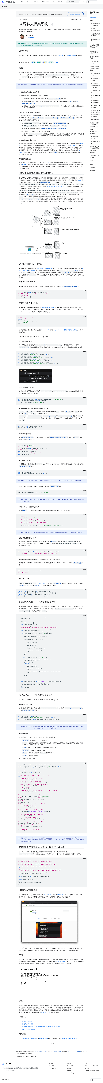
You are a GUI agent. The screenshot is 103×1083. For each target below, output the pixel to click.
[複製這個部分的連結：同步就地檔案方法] (32, 734)
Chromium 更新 (71, 1068)
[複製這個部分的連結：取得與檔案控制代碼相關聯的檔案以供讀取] (49, 408)
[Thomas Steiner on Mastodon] (31, 38)
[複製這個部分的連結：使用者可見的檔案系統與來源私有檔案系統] (54, 173)
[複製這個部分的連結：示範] (24, 955)
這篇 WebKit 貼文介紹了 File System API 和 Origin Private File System (41, 1026)
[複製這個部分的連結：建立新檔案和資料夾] (34, 342)
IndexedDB (49, 268)
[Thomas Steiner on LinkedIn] (28, 38)
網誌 (53, 1)
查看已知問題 (52, 1068)
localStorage (40, 268)
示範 (22, 959)
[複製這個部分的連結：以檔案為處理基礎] (32, 159)
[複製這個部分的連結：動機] (24, 68)
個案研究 (60, 1)
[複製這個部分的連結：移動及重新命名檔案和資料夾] (40, 507)
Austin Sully (26, 1038)
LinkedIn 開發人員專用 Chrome (92, 1070)
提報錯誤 (51, 1065)
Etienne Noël (34, 1038)
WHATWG (61, 55)
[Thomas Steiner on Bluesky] (33, 38)
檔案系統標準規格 (27, 1021)
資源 (22, 1)
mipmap (24, 164)
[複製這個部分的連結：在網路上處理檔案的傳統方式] (40, 92)
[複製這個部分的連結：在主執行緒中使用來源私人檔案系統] (49, 337)
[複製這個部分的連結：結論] (24, 1001)
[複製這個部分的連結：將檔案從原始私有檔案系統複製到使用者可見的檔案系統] (65, 847)
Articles (4, 6)
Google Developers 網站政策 (74, 1051)
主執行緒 (43, 307)
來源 (79, 180)
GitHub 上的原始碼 (60, 961)
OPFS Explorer (61, 895)
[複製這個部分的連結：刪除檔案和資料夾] (32, 461)
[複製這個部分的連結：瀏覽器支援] (29, 51)
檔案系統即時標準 (71, 55)
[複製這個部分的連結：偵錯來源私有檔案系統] (38, 890)
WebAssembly (45, 330)
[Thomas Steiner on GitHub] (26, 38)
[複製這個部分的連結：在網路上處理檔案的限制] (37, 140)
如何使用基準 (45, 1)
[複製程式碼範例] (86, 291)
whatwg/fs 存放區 (46, 1012)
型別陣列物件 (43, 839)
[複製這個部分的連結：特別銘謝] (27, 1034)
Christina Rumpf (66, 1038)
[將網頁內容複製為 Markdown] (54, 24)
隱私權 (7, 1079)
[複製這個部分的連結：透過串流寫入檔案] (32, 434)
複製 (81, 532)
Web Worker (50, 307)
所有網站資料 (32, 271)
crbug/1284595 (47, 895)
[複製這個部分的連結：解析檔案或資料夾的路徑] (37, 538)
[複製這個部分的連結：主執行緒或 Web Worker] (40, 303)
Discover (29, 1)
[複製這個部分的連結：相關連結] (27, 1017)
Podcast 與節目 (70, 1073)
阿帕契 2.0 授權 (57, 1051)
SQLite (48, 162)
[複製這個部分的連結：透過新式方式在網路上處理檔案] (41, 112)
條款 (3, 1079)
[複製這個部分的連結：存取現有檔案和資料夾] (35, 388)
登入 (100, 1)
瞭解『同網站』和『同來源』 (55, 186)
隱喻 (74, 84)
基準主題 (36, 1)
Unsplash (74, 1038)
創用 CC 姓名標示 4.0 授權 (41, 1051)
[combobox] (73, 1)
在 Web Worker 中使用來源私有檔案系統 (66, 330)
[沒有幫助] (82, 20)
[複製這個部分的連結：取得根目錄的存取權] (36, 282)
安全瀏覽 (72, 146)
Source (58, 62)
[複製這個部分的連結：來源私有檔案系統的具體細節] (44, 264)
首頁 (20, 19)
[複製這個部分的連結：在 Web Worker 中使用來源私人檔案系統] (53, 695)
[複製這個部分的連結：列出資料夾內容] (33, 579)
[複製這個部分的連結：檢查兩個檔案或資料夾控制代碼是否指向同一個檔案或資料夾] (61, 559)
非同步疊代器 (41, 583)
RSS (86, 1073)
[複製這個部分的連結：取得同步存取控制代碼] (35, 705)
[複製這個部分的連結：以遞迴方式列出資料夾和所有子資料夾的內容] (56, 602)
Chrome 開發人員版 (72, 1065)
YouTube (87, 1068)
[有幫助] (80, 20)
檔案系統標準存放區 (27, 1024)
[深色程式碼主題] (84, 291)
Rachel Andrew (43, 1038)
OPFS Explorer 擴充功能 (28, 1029)
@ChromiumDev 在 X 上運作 (91, 1065)
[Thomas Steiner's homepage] (35, 38)
